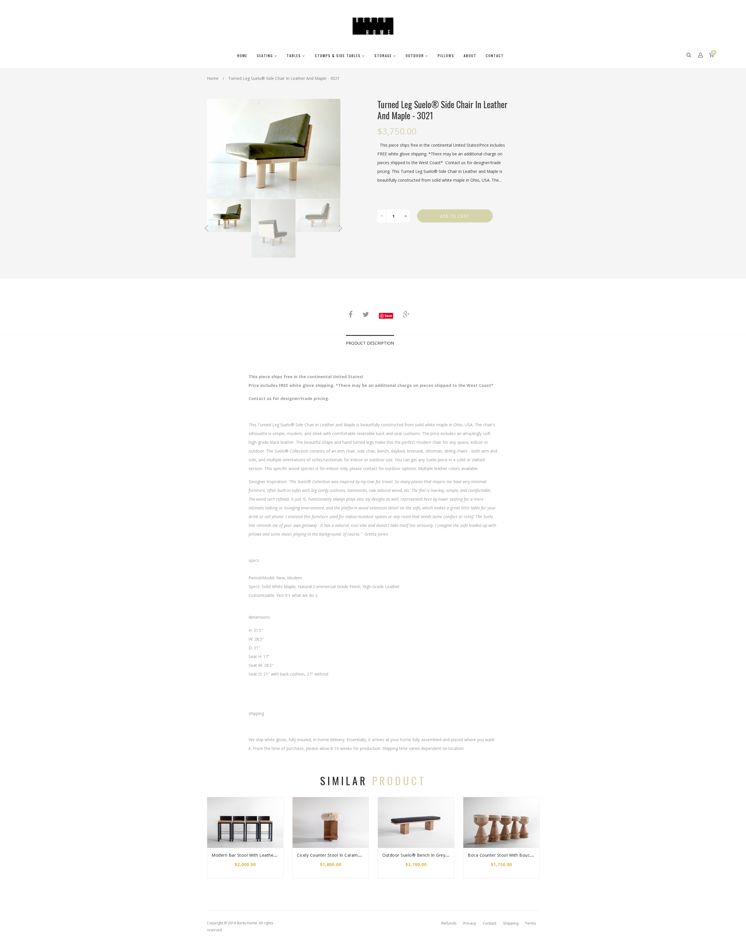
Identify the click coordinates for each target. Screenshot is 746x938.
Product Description (370, 343)
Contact (489, 923)
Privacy (469, 923)
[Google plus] (406, 314)
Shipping (510, 923)
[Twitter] (366, 314)
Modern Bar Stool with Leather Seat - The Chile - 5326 (267, 855)
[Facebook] (351, 314)
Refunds (449, 923)
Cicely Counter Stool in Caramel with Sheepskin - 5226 (352, 855)
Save (388, 315)
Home (213, 78)
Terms (530, 923)
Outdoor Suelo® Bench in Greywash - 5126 (426, 855)
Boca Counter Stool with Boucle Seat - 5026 (513, 855)
